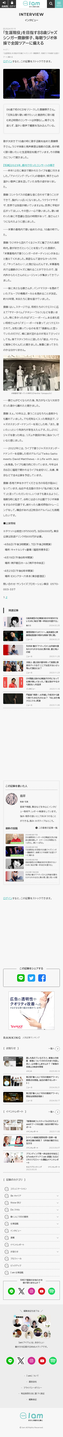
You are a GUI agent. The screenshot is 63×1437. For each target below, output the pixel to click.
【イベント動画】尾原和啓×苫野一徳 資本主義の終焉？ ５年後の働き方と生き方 (42, 1140)
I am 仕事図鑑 (17, 1273)
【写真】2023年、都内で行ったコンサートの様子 (29, 165)
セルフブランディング (34, 1167)
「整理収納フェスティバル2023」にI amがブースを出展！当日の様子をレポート (42, 1124)
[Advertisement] (31, 744)
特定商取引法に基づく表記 (32, 1394)
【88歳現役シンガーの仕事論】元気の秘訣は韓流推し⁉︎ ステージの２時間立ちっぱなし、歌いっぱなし (41, 840)
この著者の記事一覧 (47, 828)
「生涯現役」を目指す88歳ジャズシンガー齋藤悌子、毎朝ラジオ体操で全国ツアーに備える (41, 852)
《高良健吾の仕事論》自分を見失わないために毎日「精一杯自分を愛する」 (41, 863)
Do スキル (15, 1210)
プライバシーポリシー (33, 1388)
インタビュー (30, 689)
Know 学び (16, 1203)
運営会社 (33, 1382)
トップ (5, 49)
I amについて (33, 1376)
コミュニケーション (19, 1189)
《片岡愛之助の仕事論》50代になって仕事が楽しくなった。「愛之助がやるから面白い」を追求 (42, 682)
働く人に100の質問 (19, 1217)
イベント (29, 1071)
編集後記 (33, 1400)
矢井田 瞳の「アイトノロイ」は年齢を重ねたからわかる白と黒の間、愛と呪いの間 (42, 649)
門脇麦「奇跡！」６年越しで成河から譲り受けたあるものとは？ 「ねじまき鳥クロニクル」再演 (43, 698)
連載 (13, 1238)
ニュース (29, 639)
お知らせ (20, 880)
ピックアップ (16, 1266)
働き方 (28, 625)
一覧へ (51, 1049)
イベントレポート (32, 1131)
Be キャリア (19, 868)
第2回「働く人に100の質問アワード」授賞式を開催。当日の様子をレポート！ (42, 1080)
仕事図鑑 (15, 1224)
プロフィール (16, 1259)
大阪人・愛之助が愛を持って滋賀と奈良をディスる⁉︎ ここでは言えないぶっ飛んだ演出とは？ (42, 665)
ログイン (7, 61)
